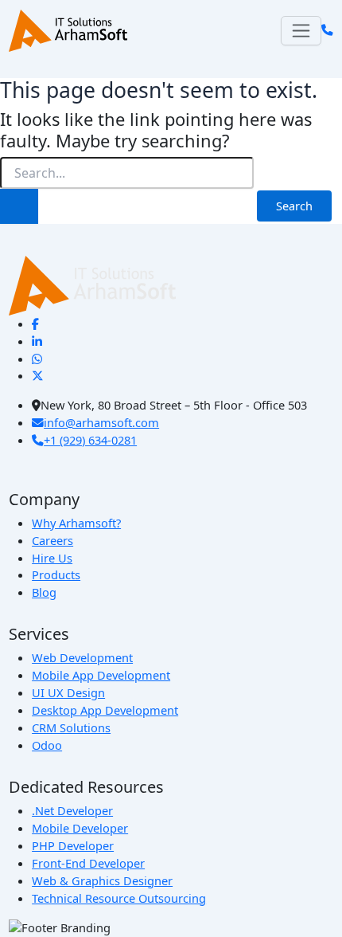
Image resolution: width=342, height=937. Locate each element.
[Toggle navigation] (301, 30)
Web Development (82, 657)
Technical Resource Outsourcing (119, 898)
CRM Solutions (71, 727)
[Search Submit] (19, 206)
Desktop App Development (105, 710)
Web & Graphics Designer (102, 880)
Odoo (47, 745)
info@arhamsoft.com (101, 422)
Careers (52, 540)
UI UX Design (68, 692)
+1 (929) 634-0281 (90, 440)
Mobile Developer (80, 828)
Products (56, 574)
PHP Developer (73, 845)
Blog (44, 592)
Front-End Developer (88, 863)
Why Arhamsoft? (76, 523)
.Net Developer (72, 810)
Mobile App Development (101, 675)
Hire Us (52, 558)
